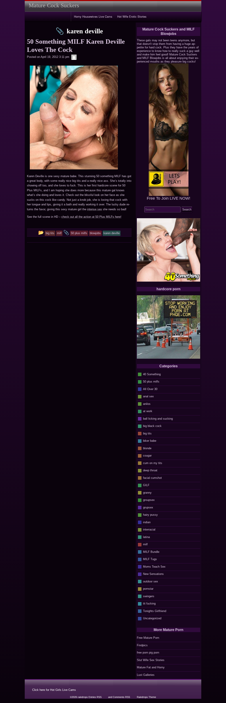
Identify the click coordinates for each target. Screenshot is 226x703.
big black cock (152, 426)
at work (147, 411)
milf (145, 544)
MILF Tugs (150, 559)
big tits (147, 433)
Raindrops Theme (146, 697)
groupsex (149, 500)
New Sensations (153, 574)
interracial (149, 529)
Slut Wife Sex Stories (150, 660)
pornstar (148, 588)
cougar (147, 455)
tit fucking (149, 603)
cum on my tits (152, 463)
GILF (146, 485)
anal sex (148, 396)
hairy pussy (150, 514)
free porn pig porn (148, 652)
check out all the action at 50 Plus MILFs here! (91, 216)
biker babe (149, 440)
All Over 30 (150, 389)
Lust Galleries (145, 674)
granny (147, 492)
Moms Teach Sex (154, 566)
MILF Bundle (151, 551)
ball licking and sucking (158, 418)
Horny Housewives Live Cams (93, 16)
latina (146, 537)
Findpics (142, 645)
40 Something (152, 374)
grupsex (148, 507)
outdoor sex (150, 581)
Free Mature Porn (148, 637)
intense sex (94, 209)
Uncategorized (152, 618)
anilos (147, 404)
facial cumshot (152, 477)
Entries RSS (95, 697)
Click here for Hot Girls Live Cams (54, 690)
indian (147, 522)
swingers (148, 596)
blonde (147, 448)
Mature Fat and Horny (151, 667)
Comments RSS (121, 697)
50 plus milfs (151, 381)
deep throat (150, 470)
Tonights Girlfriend (154, 611)
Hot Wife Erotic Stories (132, 16)
